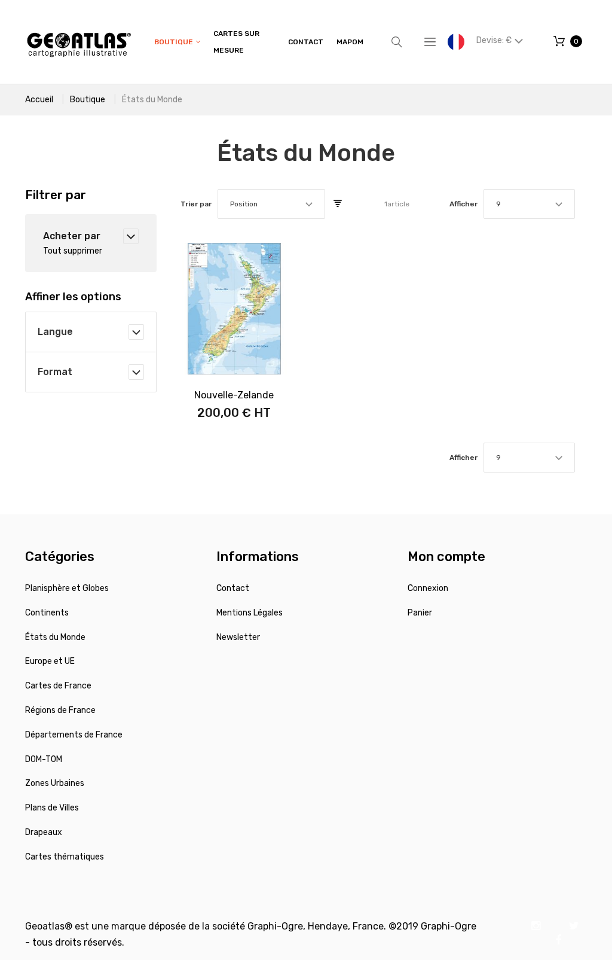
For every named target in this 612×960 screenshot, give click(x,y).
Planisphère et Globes (67, 588)
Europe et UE (50, 661)
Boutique (87, 100)
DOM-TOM (43, 759)
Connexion (428, 588)
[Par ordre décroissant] (337, 204)
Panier (420, 613)
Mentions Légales (249, 613)
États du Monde (55, 637)
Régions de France (60, 710)
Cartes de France (58, 686)
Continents (47, 613)
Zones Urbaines (54, 783)
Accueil (39, 100)
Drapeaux (43, 832)
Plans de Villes (52, 808)
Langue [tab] (55, 331)
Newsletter (238, 637)
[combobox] (271, 204)
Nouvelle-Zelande (234, 395)
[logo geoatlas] (79, 42)
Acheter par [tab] (71, 236)
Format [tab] (55, 371)
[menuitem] (177, 42)
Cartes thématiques (64, 857)
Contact (232, 588)
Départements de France (74, 735)
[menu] (259, 42)
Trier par (196, 204)
